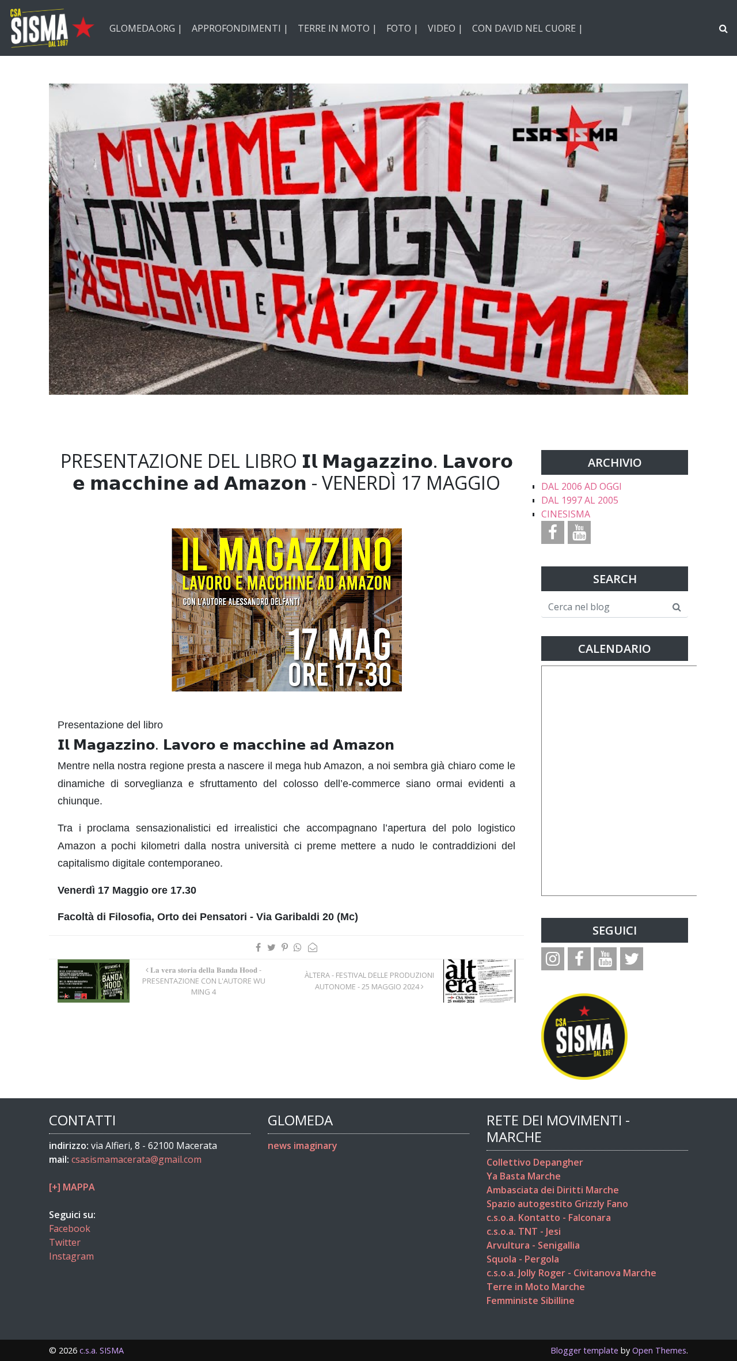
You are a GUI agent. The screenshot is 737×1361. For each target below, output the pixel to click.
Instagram (71, 1256)
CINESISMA (565, 514)
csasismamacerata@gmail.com (136, 1159)
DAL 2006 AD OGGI (581, 486)
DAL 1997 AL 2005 (579, 500)
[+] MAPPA (72, 1187)
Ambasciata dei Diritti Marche (553, 1190)
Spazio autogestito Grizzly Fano (557, 1203)
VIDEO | (445, 28)
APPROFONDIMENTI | (240, 28)
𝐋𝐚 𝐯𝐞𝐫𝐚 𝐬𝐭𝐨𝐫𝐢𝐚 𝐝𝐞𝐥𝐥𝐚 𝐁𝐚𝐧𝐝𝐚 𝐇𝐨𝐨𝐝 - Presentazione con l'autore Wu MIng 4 (203, 981)
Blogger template (584, 1350)
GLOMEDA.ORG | (146, 28)
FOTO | (402, 28)
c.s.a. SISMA (101, 1350)
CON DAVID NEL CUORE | (527, 28)
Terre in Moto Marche (536, 1286)
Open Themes (659, 1350)
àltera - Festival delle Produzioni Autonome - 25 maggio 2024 (369, 980)
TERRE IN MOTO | (337, 28)
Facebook (69, 1228)
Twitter (65, 1242)
